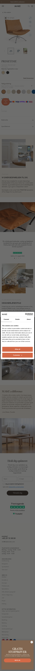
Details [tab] (17, 319)
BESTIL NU (17, 660)
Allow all (17, 349)
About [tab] (29, 319)
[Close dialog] (32, 642)
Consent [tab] (6, 319)
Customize (16, 355)
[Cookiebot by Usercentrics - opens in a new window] (25, 314)
